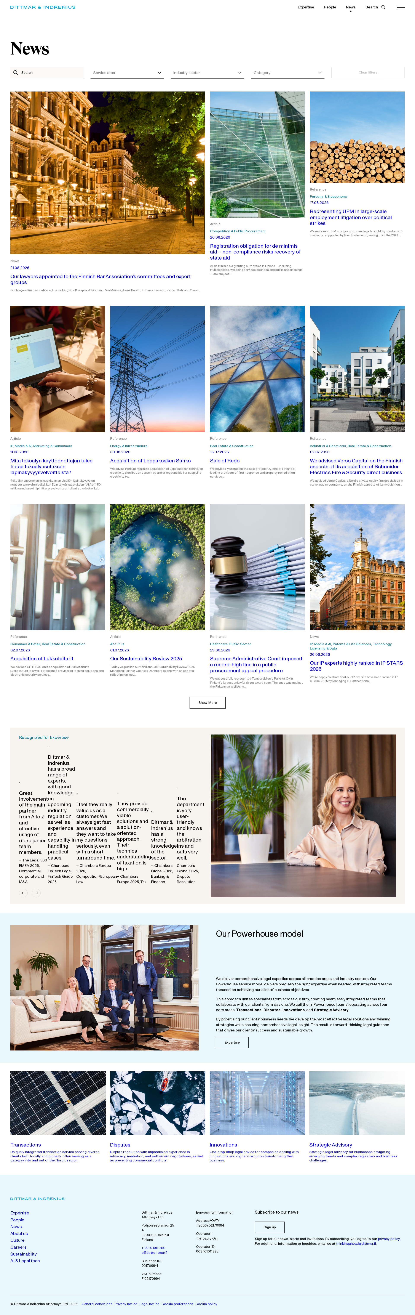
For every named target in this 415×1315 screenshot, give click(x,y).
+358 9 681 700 (153, 1248)
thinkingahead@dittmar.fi (356, 1243)
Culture (17, 1240)
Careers (18, 1247)
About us (19, 1234)
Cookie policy (206, 1304)
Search (372, 7)
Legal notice (149, 1304)
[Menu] (401, 7)
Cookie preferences (177, 1304)
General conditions (97, 1304)
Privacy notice (126, 1304)
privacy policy (389, 1238)
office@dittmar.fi (155, 1252)
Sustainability (23, 1254)
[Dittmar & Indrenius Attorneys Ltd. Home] (42, 7)
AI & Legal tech (25, 1261)
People (330, 7)
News (351, 7)
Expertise (306, 7)
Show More (207, 702)
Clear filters (368, 72)
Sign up (270, 1227)
